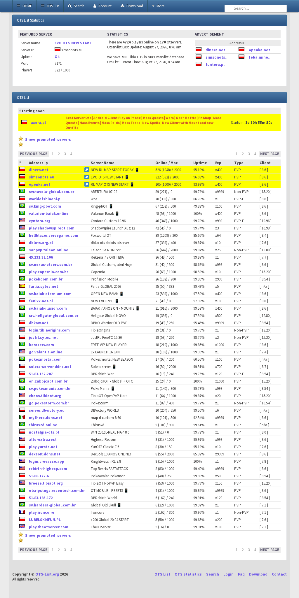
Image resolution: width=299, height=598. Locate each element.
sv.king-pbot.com (45, 206)
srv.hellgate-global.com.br (53, 315)
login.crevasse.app (46, 461)
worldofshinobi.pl (45, 199)
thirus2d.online (43, 424)
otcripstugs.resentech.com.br (57, 490)
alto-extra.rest (43, 439)
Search (78, 5)
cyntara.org (40, 220)
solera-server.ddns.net (50, 366)
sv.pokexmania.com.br (50, 388)
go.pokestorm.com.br (49, 403)
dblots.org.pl (41, 242)
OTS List (52, 5)
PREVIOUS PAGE (33, 153)
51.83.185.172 (41, 497)
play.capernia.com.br (48, 271)
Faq (241, 574)
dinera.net (215, 50)
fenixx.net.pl (41, 301)
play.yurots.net (43, 446)
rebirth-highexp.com (48, 468)
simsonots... (217, 57)
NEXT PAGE (269, 153)
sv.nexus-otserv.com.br (50, 264)
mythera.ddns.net (45, 417)
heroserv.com (41, 344)
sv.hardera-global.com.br (52, 505)
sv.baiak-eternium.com (50, 293)
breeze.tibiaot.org (46, 483)
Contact (279, 574)
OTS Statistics (188, 574)
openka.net (259, 50)
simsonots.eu (41, 177)
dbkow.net (38, 322)
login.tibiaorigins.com (49, 330)
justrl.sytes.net (43, 337)
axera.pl (38, 122)
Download (134, 5)
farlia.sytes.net (43, 286)
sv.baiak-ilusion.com (48, 308)
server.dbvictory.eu (47, 410)
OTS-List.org (47, 574)
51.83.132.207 (41, 373)
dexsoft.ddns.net (44, 454)
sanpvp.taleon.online (48, 250)
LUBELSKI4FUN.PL (45, 519)
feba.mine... (260, 57)
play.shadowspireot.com (51, 228)
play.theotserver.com (48, 527)
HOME (27, 5)
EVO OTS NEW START (73, 43)
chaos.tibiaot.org (45, 395)
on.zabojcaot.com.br (48, 381)
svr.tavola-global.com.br (51, 191)
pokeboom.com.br (45, 279)
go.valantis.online (45, 352)
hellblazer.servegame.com (53, 235)
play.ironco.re (41, 512)
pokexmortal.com (45, 359)
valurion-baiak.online (49, 213)
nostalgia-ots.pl (44, 432)
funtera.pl (215, 64)
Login (228, 574)
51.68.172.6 (39, 476)
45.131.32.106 (41, 257)
